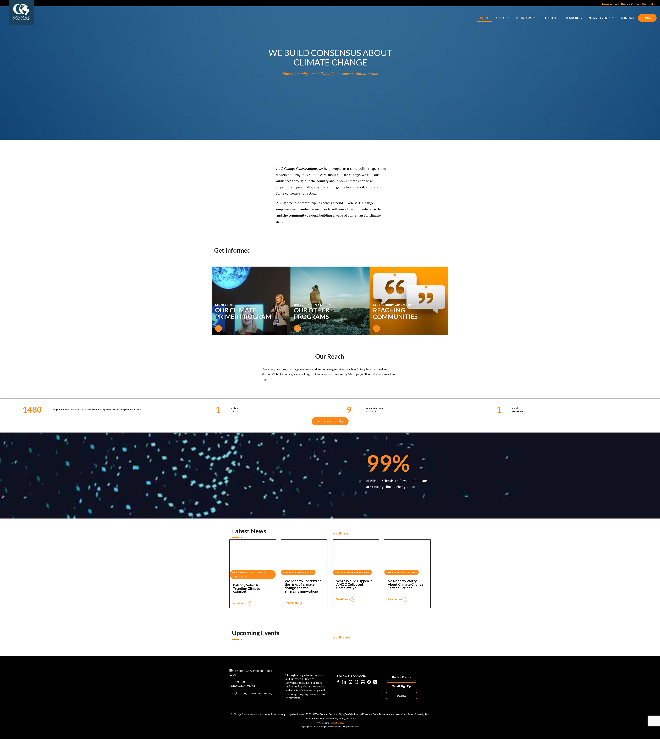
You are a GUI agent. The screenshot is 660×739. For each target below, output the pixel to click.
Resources (574, 17)
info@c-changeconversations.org (250, 693)
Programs (524, 17)
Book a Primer (630, 4)
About (501, 17)
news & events (599, 17)
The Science (550, 17)
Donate (647, 17)
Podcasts (648, 4)
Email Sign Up (401, 686)
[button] (340, 532)
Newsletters (610, 4)
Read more (240, 603)
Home (484, 17)
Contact (628, 17)
